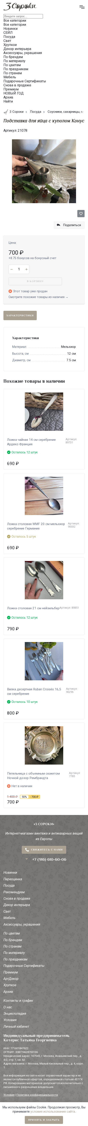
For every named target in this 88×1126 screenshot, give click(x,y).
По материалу (14, 953)
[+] (26, 269)
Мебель (9, 918)
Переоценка (12, 879)
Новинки (10, 873)
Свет (7, 911)
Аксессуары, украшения (21, 924)
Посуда (9, 885)
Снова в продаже (16, 898)
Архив (8, 992)
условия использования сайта (53, 1111)
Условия (10, 1020)
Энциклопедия (14, 1014)
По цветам (11, 933)
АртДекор (11, 979)
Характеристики (20, 315)
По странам (12, 946)
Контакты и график (18, 1001)
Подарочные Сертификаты (23, 966)
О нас (7, 1007)
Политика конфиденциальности (37, 1094)
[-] (11, 269)
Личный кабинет (16, 1027)
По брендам (12, 940)
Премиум (10, 972)
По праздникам (15, 959)
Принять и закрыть (44, 1119)
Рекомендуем (14, 892)
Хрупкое (9, 985)
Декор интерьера (16, 905)
